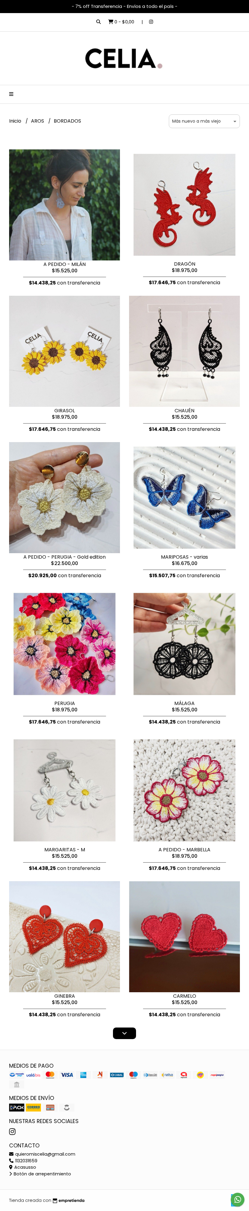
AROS (38, 120)
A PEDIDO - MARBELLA (184, 849)
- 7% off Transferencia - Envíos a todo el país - (124, 6)
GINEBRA (64, 996)
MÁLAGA (184, 703)
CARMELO (184, 996)
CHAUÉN (184, 410)
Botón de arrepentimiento (41, 1174)
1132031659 (25, 1161)
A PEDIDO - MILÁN (64, 264)
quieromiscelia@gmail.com (44, 1154)
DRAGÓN (184, 263)
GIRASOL (64, 410)
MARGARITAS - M (64, 849)
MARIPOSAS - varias (184, 556)
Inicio (15, 120)
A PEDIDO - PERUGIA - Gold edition (64, 556)
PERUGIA (64, 703)
